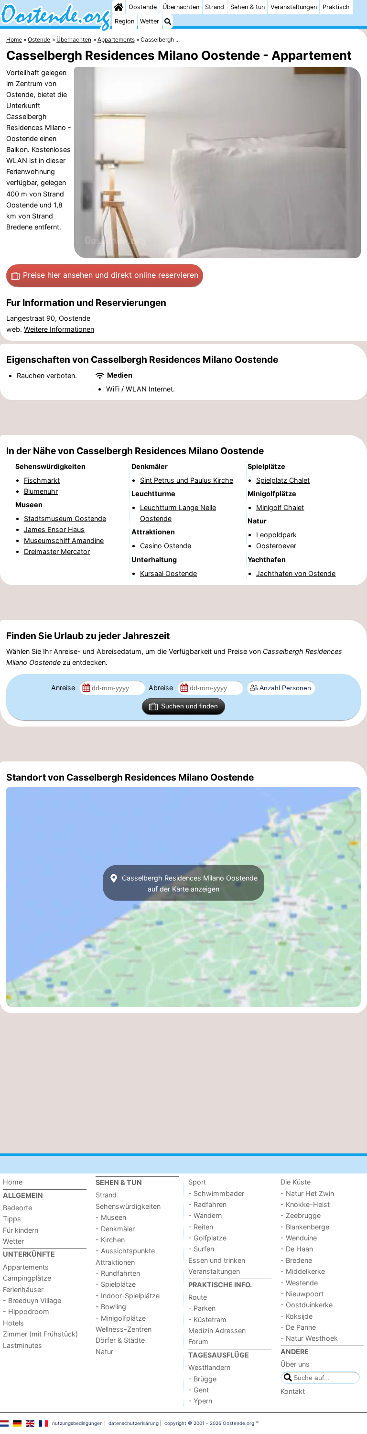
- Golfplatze (207, 1238)
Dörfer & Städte (120, 1340)
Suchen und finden (189, 706)
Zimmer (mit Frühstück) (40, 1334)
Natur (104, 1351)
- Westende (299, 1283)
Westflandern (209, 1367)
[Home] (118, 7)
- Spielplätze (116, 1284)
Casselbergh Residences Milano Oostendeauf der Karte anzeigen (189, 882)
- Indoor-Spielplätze (128, 1296)
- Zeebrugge (301, 1215)
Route (197, 1297)
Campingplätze (27, 1278)
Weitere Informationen (59, 329)
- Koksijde (297, 1316)
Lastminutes (22, 1345)
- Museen (111, 1217)
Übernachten (180, 7)
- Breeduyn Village (32, 1300)
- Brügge (202, 1379)
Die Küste (296, 1182)
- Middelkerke (303, 1271)
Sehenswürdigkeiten (128, 1206)
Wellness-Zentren (123, 1329)
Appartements (26, 1267)
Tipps (12, 1219)
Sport (197, 1182)
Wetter (149, 21)
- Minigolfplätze (121, 1318)
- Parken (202, 1308)
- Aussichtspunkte (125, 1251)
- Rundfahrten (118, 1273)
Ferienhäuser (23, 1289)
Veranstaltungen (293, 7)
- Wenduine (299, 1238)
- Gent (198, 1390)
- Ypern (200, 1401)
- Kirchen (110, 1240)
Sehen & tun (247, 7)
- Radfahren (207, 1204)
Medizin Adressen (217, 1330)
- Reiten (200, 1227)
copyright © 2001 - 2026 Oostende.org (209, 1423)
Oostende (143, 7)
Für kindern (20, 1230)
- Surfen (201, 1249)
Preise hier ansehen (110, 275)
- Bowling (111, 1307)
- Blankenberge (305, 1227)
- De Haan (297, 1249)
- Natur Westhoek (309, 1338)
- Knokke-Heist (305, 1204)
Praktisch (336, 7)
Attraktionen (115, 1262)
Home (12, 1182)
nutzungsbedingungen (77, 1423)
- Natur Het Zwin (307, 1193)
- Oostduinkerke (307, 1305)
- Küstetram (207, 1319)
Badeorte (17, 1208)
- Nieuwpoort (302, 1294)
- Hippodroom (26, 1311)
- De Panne (298, 1327)
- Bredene (296, 1260)
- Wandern (205, 1215)
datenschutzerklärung (133, 1423)
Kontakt (293, 1391)
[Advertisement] (183, 417)
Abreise (162, 688)
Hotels (13, 1323)
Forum (198, 1341)
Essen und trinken (216, 1260)
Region (124, 21)
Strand (214, 7)
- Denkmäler (115, 1229)
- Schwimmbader (216, 1193)
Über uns (295, 1364)
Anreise (64, 688)
